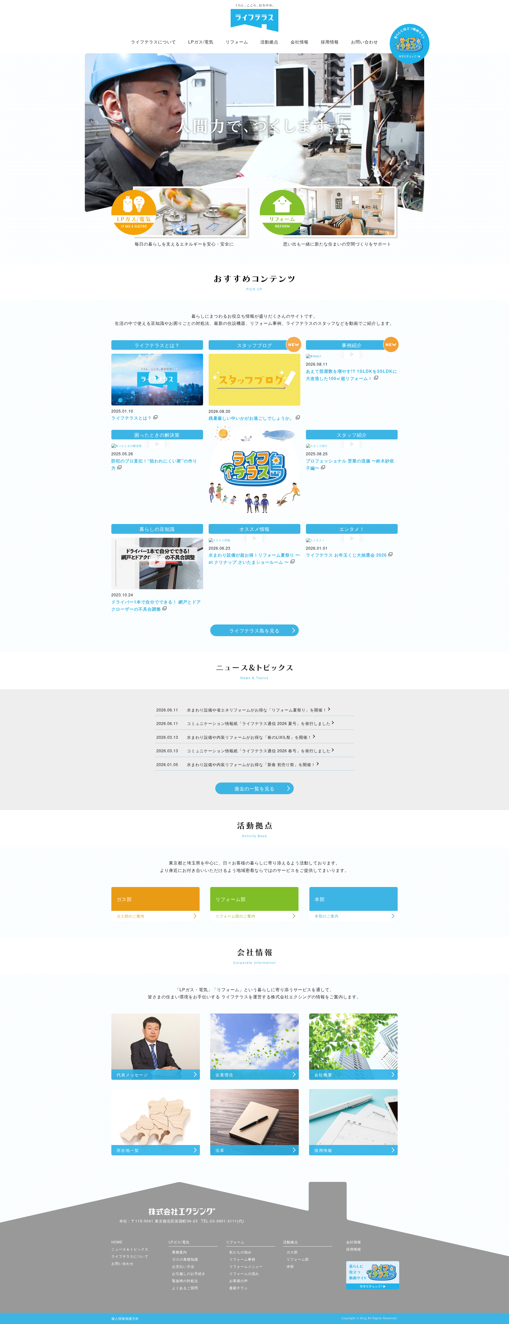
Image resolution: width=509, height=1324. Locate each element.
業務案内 (179, 1252)
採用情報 (330, 42)
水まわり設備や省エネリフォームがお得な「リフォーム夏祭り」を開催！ (257, 710)
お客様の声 (238, 1280)
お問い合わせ (364, 42)
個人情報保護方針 (125, 1318)
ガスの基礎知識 (185, 1259)
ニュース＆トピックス (129, 1249)
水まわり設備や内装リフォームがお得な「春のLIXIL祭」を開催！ (249, 737)
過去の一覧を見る (254, 788)
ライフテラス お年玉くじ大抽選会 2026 (346, 555)
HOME (117, 1242)
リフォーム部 (298, 1259)
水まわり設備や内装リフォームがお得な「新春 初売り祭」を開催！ (251, 764)
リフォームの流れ (244, 1273)
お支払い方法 (183, 1266)
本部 (290, 1266)
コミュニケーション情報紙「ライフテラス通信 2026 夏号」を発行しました (259, 723)
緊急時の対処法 (185, 1280)
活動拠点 (269, 42)
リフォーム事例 (242, 1259)
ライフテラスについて (153, 42)
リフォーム (237, 42)
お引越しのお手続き (188, 1273)
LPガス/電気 (200, 42)
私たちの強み (240, 1252)
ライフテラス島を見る (254, 630)
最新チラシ (238, 1288)
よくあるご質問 (185, 1288)
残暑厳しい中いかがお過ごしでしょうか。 (251, 418)
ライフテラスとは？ (131, 418)
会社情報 (300, 42)
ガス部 (292, 1252)
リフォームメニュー (246, 1266)
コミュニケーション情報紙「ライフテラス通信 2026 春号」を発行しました (259, 750)
